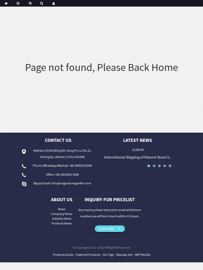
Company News (61, 214)
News (61, 209)
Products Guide (63, 255)
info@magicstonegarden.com (71, 183)
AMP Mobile (142, 255)
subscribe (106, 229)
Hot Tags (108, 255)
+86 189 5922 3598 (67, 174)
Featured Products (88, 255)
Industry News (61, 218)
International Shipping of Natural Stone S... (137, 157)
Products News (62, 223)
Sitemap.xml (124, 255)
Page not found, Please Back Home (101, 67)
